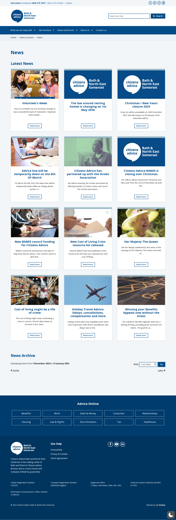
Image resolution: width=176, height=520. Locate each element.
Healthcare (150, 421)
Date (136, 364)
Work (57, 413)
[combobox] (129, 16)
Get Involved (45, 30)
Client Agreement (59, 458)
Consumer (119, 413)
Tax (119, 421)
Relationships (149, 413)
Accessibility (56, 449)
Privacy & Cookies (59, 454)
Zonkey (161, 505)
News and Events (65, 30)
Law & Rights (57, 421)
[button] (171, 515)
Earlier (15, 370)
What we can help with (21, 30)
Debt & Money (88, 413)
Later (161, 370)
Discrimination (88, 421)
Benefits (26, 413)
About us (85, 30)
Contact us (101, 30)
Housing (26, 421)
